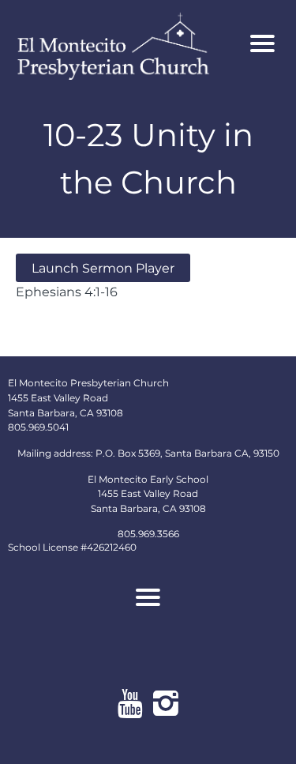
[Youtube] (130, 703)
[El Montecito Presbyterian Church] (125, 44)
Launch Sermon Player (103, 268)
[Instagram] (166, 703)
